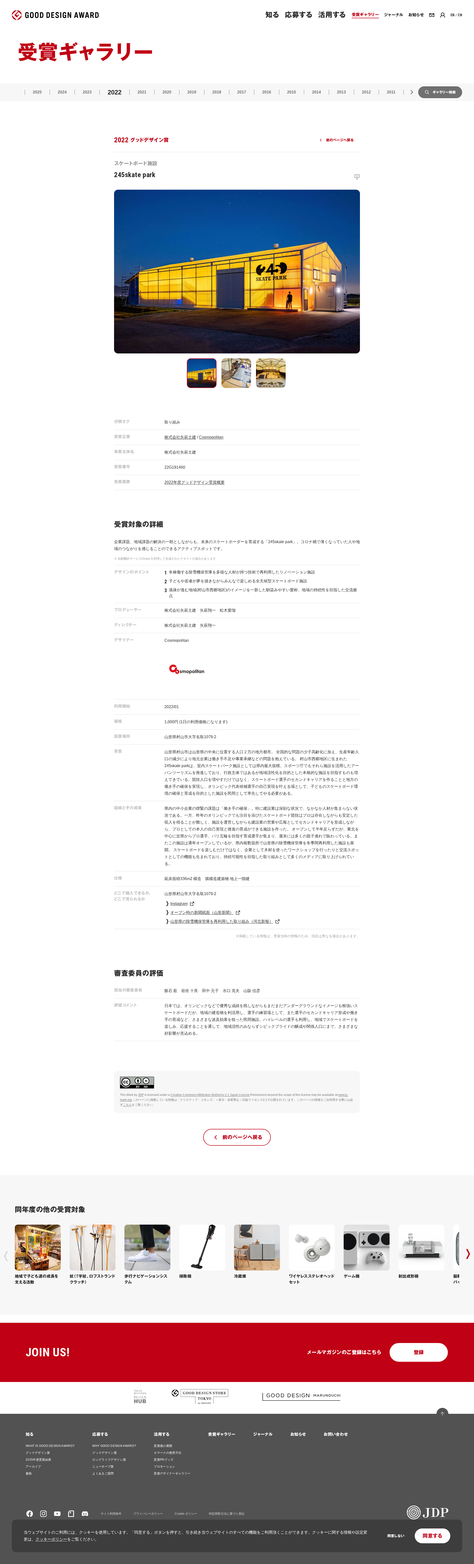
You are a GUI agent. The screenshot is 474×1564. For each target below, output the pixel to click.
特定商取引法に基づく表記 (226, 1513)
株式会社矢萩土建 (180, 437)
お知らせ (298, 1434)
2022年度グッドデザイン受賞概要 (194, 482)
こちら (127, 1104)
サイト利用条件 (111, 1513)
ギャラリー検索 (444, 92)
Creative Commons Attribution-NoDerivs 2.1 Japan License (210, 1095)
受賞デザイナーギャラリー (172, 1473)
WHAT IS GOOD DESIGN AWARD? (50, 1446)
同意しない (395, 1536)
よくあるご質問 (103, 1473)
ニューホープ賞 (103, 1466)
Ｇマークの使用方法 (167, 1452)
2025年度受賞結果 (38, 1459)
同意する (432, 1536)
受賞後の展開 (163, 1446)
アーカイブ (33, 1466)
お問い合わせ (336, 1434)
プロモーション (164, 1466)
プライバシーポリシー (148, 1513)
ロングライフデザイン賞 (109, 1459)
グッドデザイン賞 (38, 1452)
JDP (141, 1095)
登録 (419, 1352)
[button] (202, 373)
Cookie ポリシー (186, 1513)
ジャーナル (263, 1434)
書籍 (29, 1473)
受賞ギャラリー (221, 1434)
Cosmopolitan (211, 437)
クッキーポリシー (51, 1539)
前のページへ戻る (340, 140)
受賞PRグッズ (163, 1459)
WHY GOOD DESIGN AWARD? (114, 1446)
